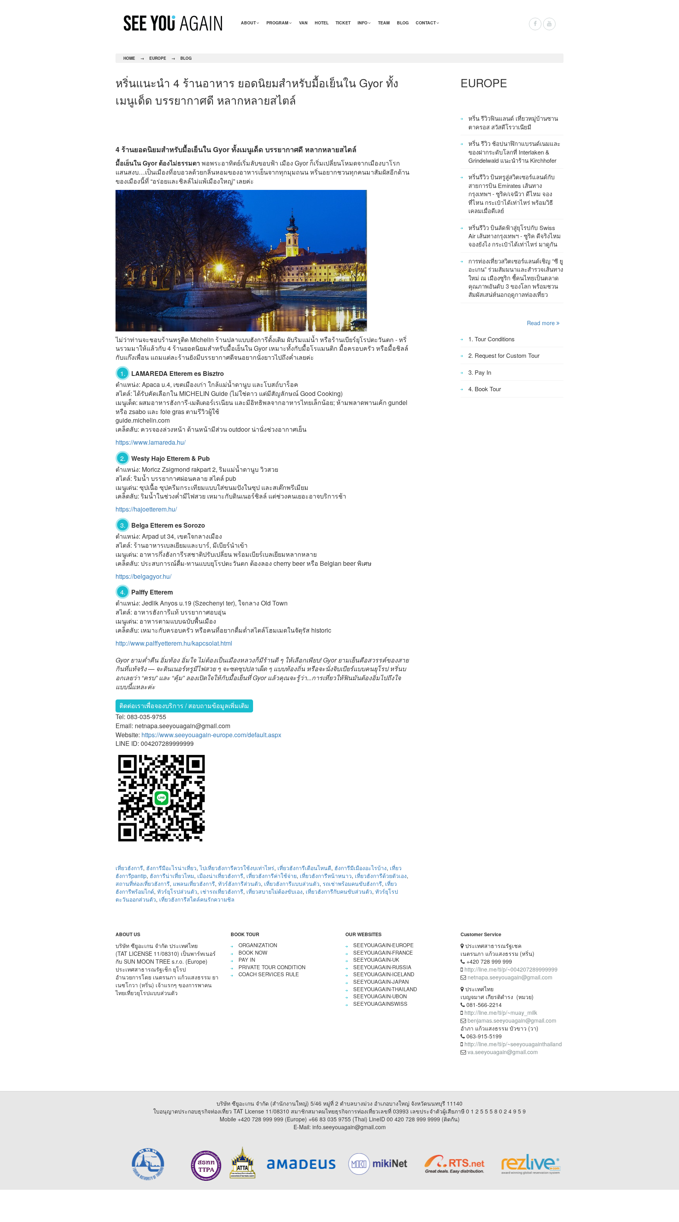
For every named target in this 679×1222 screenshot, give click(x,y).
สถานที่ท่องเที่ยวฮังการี (143, 883)
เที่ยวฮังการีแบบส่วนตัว (291, 883)
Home (129, 58)
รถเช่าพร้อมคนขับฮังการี (352, 883)
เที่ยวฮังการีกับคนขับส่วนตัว (339, 891)
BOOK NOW (253, 952)
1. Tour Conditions (491, 339)
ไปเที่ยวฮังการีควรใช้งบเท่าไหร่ (237, 868)
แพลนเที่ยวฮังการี (194, 883)
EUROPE (157, 58)
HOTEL (321, 23)
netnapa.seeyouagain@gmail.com (510, 977)
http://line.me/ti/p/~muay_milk (500, 1012)
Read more (541, 323)
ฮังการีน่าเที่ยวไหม (172, 876)
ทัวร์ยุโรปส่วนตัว (177, 891)
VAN (303, 23)
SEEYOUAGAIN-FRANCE (383, 952)
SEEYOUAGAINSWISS (380, 1003)
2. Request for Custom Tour (504, 355)
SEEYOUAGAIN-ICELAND (383, 974)
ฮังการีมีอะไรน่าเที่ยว (171, 868)
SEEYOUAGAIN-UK (376, 959)
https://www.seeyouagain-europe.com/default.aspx (211, 734)
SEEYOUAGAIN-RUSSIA (382, 967)
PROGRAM (277, 23)
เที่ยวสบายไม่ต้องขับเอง (274, 891)
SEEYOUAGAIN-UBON (380, 996)
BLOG (403, 23)
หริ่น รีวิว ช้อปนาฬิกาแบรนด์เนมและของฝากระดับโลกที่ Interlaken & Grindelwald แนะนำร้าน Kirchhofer (514, 151)
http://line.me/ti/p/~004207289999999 (511, 969)
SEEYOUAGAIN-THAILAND (385, 989)
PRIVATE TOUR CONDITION (272, 967)
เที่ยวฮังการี (129, 868)
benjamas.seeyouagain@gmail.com (512, 1020)
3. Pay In (479, 372)
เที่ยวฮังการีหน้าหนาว (326, 876)
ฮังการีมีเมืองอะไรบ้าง (360, 868)
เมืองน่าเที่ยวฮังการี (220, 876)
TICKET (343, 23)
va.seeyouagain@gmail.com (503, 1052)
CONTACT (426, 23)
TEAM (384, 23)
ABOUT (248, 23)
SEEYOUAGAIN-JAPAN (381, 981)
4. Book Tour (484, 389)
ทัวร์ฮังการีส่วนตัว (239, 883)
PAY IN (247, 959)
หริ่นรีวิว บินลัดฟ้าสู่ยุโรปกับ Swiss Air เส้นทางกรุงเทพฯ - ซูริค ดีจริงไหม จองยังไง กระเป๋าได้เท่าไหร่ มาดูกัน (514, 235)
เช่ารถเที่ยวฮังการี (221, 891)
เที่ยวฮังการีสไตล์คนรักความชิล (197, 899)
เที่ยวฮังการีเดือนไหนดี (304, 868)
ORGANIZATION (258, 945)
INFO (362, 23)
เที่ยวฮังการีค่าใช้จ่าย (271, 876)
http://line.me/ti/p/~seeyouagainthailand (513, 1044)
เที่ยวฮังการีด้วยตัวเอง (381, 876)
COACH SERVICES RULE (269, 974)
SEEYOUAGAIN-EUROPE (383, 945)
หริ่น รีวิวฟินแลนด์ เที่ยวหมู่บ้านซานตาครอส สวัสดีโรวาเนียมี (513, 122)
